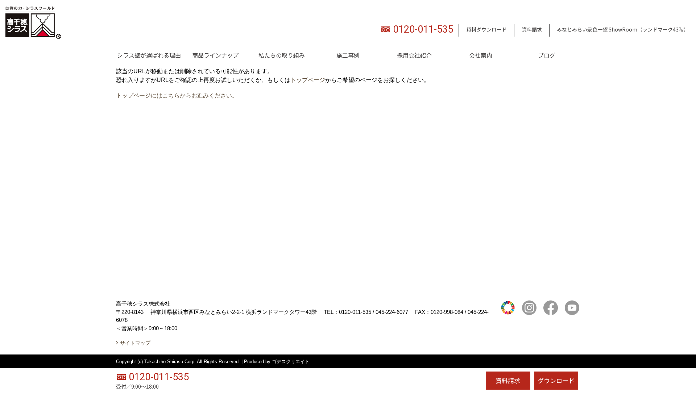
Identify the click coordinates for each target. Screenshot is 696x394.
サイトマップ (135, 343)
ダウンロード (556, 380)
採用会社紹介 (414, 55)
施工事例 (348, 55)
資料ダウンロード (486, 29)
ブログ (546, 55)
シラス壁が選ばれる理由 (149, 55)
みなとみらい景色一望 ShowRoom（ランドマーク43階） (623, 29)
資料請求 (532, 29)
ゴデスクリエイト (291, 361)
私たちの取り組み (281, 55)
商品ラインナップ (215, 55)
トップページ (307, 80)
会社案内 (480, 55)
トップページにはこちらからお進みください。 (177, 95)
